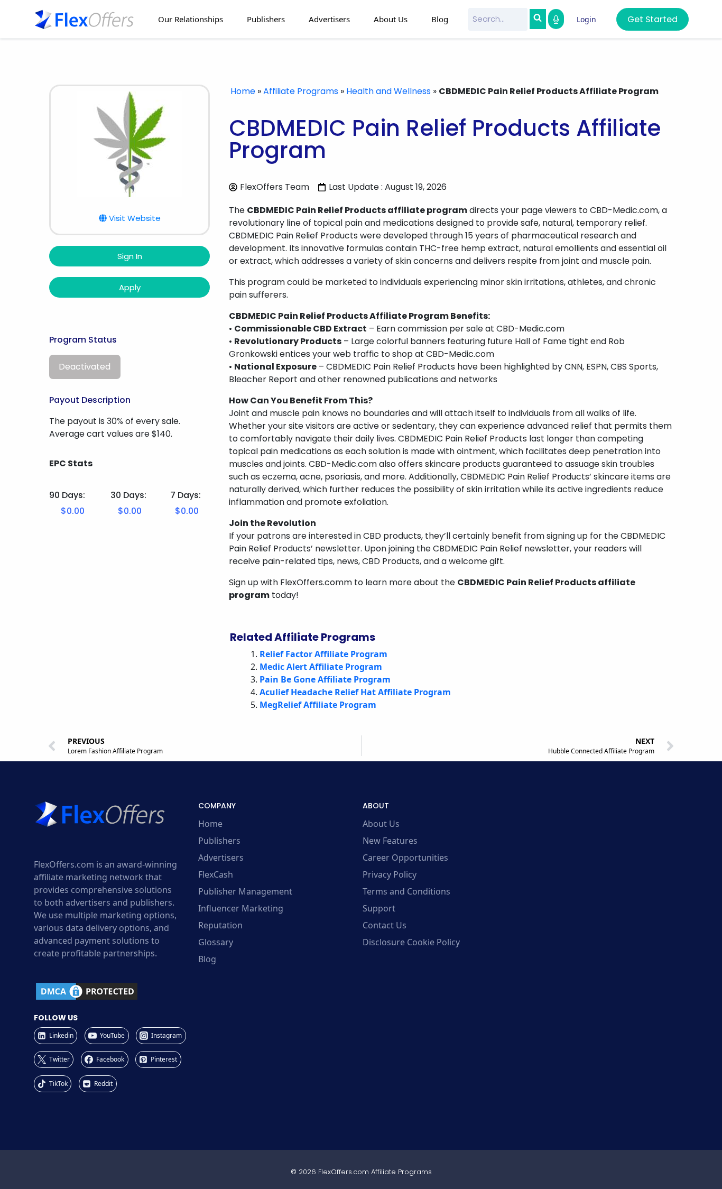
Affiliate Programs (300, 91)
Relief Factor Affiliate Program (323, 654)
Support (379, 908)
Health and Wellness (388, 91)
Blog (439, 19)
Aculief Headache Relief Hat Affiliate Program (355, 692)
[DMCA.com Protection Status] (114, 991)
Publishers (219, 840)
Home (242, 91)
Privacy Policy (389, 874)
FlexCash (215, 874)
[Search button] (537, 19)
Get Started (652, 19)
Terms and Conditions (406, 891)
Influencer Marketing (240, 908)
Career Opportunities (405, 857)
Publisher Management (245, 891)
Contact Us (384, 925)
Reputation (220, 925)
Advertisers (221, 857)
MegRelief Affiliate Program (318, 705)
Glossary (215, 942)
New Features (390, 840)
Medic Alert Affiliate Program (321, 666)
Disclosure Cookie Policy (411, 942)
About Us (381, 823)
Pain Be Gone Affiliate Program (325, 679)
